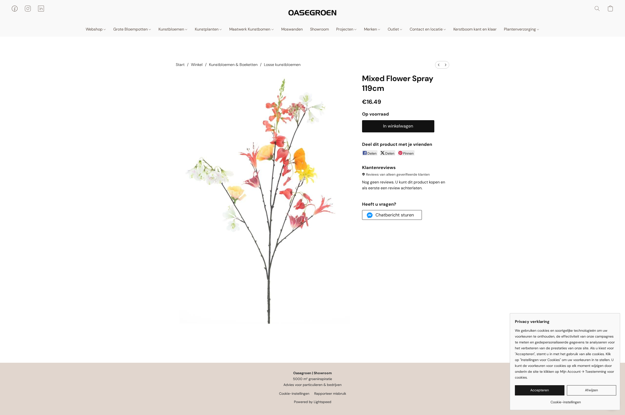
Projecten (345, 29)
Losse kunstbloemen (282, 64)
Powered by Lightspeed (312, 402)
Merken (371, 29)
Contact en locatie (427, 29)
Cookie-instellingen (294, 393)
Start (180, 64)
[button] (312, 13)
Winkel (197, 64)
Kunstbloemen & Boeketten (233, 64)
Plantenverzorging (520, 29)
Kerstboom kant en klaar (475, 29)
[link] (565, 400)
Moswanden (292, 29)
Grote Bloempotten (131, 29)
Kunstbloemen (171, 29)
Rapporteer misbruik (330, 393)
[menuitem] (438, 64)
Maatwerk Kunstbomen (250, 29)
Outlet (394, 29)
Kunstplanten (207, 29)
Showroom (319, 29)
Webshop (95, 29)
